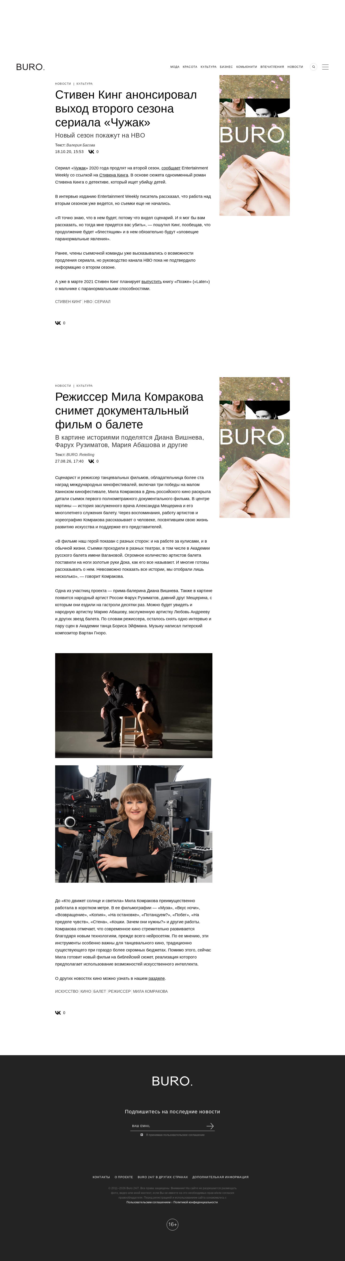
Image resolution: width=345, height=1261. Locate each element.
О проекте (124, 1177)
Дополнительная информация (220, 1177)
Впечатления (272, 67)
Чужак (80, 168)
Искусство (66, 991)
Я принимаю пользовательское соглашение (175, 1135)
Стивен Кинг (68, 302)
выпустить (152, 281)
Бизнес (226, 67)
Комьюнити (246, 67)
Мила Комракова (150, 991)
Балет (99, 991)
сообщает (170, 168)
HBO (88, 302)
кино (85, 991)
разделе (157, 978)
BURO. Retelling (80, 455)
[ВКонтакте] (91, 152)
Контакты (101, 1177)
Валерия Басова (80, 145)
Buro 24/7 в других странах (163, 1177)
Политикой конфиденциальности (195, 1202)
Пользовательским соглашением (148, 1202)
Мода (175, 67)
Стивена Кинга (113, 175)
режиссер (119, 991)
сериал (103, 302)
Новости (295, 67)
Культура (209, 67)
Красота (190, 67)
